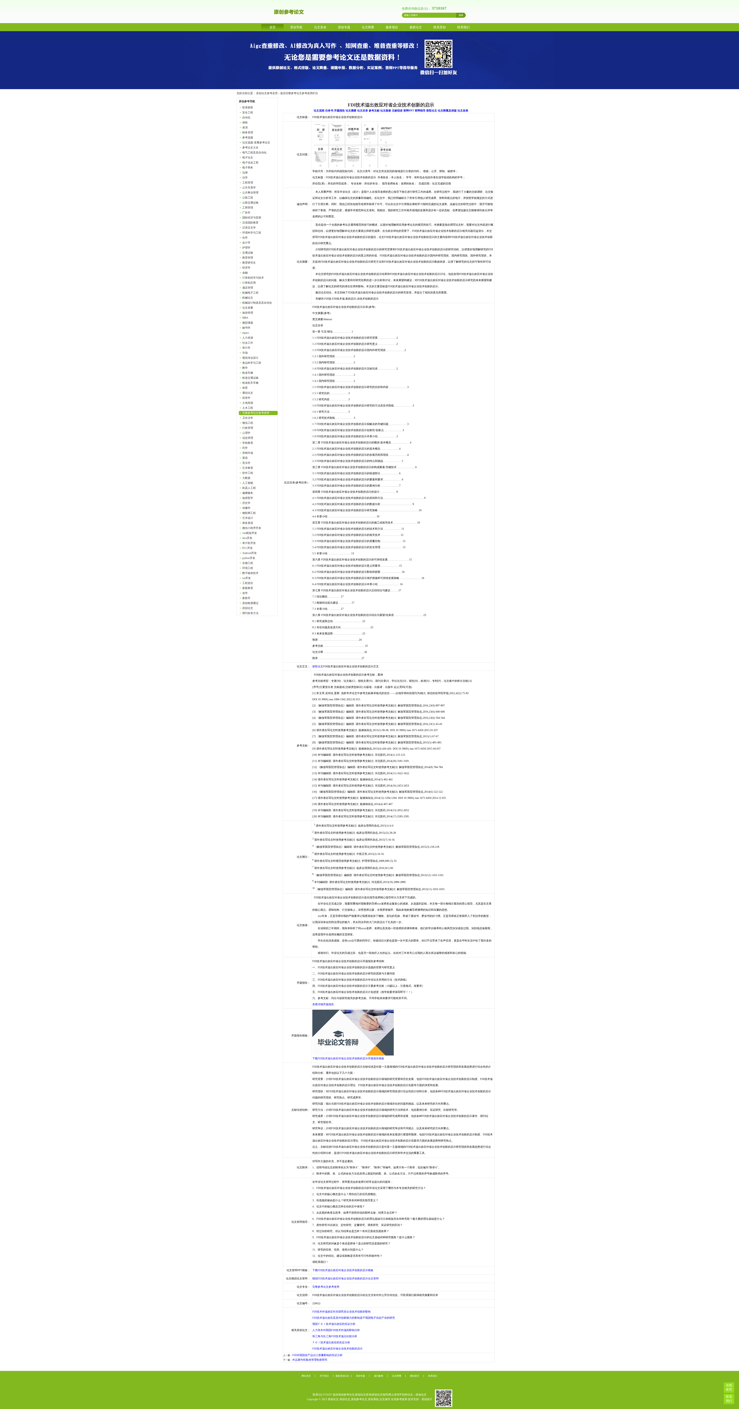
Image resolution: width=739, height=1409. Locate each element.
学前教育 (247, 442)
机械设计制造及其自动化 (257, 302)
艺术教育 (247, 468)
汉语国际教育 (250, 222)
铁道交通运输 (250, 377)
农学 (245, 593)
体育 (245, 387)
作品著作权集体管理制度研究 (309, 1359)
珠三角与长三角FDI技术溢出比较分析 (334, 1336)
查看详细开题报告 (323, 1004)
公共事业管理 (250, 192)
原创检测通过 (250, 603)
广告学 (246, 212)
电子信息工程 (250, 162)
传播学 (246, 508)
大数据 (246, 478)
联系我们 (463, 27)
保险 (245, 122)
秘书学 (246, 327)
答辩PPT (408, 110)
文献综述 (397, 110)
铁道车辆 (247, 372)
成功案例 (378, 1376)
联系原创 (439, 27)
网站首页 (306, 1376)
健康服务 (247, 493)
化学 (245, 237)
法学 (245, 177)
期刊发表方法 (250, 613)
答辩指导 (420, 110)
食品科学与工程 (251, 362)
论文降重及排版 (447, 110)
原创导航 (296, 27)
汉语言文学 (249, 227)
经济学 (246, 267)
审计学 (246, 347)
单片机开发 (249, 543)
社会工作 (247, 342)
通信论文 (247, 392)
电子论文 (247, 157)
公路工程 (247, 197)
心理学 (246, 432)
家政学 (246, 598)
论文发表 (320, 27)
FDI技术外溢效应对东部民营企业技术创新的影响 (341, 1311)
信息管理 (247, 437)
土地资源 (247, 402)
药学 (245, 447)
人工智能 (247, 483)
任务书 (329, 110)
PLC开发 (247, 548)
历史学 (246, 503)
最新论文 (416, 27)
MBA (245, 317)
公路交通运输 (250, 202)
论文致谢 (385, 110)
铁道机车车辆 (250, 382)
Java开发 (247, 538)
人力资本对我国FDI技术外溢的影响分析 (336, 1330)
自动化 (246, 117)
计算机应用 (249, 282)
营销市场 (247, 453)
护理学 (246, 247)
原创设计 (426, 1399)
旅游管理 (247, 312)
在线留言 (729, 1387)
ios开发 (246, 578)
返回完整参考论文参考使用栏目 (299, 93)
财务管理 (247, 132)
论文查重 (247, 307)
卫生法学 (247, 417)
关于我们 (324, 1376)
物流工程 (247, 422)
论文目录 (362, 110)
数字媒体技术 (250, 573)
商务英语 (247, 523)
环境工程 (247, 568)
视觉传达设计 (250, 357)
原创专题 (344, 27)
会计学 (246, 242)
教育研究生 (249, 262)
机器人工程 (249, 488)
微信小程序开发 (251, 528)
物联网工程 (249, 513)
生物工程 (247, 563)
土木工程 (247, 407)
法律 (245, 172)
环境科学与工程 (251, 232)
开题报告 (339, 110)
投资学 (246, 397)
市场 (245, 352)
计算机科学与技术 (253, 277)
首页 (272, 27)
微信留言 (414, 1376)
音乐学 (246, 463)
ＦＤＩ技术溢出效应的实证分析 (331, 1342)
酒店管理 (247, 287)
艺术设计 (247, 518)
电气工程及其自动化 (254, 152)
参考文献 (374, 110)
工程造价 (247, 583)
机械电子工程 (250, 292)
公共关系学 (249, 187)
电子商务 (247, 167)
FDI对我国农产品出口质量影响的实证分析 (317, 1355)
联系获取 (247, 107)
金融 (245, 272)
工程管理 (247, 182)
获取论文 (431, 110)
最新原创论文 (342, 1376)
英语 (245, 458)
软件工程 (247, 473)
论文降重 (368, 27)
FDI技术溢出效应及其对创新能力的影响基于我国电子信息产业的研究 (353, 1317)
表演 (245, 127)
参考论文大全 (250, 147)
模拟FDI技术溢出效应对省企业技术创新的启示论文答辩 (345, 1278)
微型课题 (247, 322)
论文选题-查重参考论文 (256, 142)
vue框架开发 (249, 533)
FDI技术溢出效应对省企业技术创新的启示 (337, 1348)
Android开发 (249, 553)
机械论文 (247, 297)
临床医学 (247, 498)
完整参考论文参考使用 (255, 412)
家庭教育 (247, 588)
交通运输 (247, 252)
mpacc (245, 332)
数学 (245, 367)
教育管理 (247, 257)
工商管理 (247, 207)
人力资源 (247, 337)
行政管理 (247, 427)
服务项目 (392, 27)
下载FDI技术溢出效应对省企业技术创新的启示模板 (342, 1270)
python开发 (248, 558)
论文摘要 (351, 110)
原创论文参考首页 (267, 93)
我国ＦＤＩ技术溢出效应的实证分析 (333, 1324)
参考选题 (247, 137)
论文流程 (319, 110)
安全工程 (247, 112)
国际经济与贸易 (251, 217)
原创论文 (247, 608)
